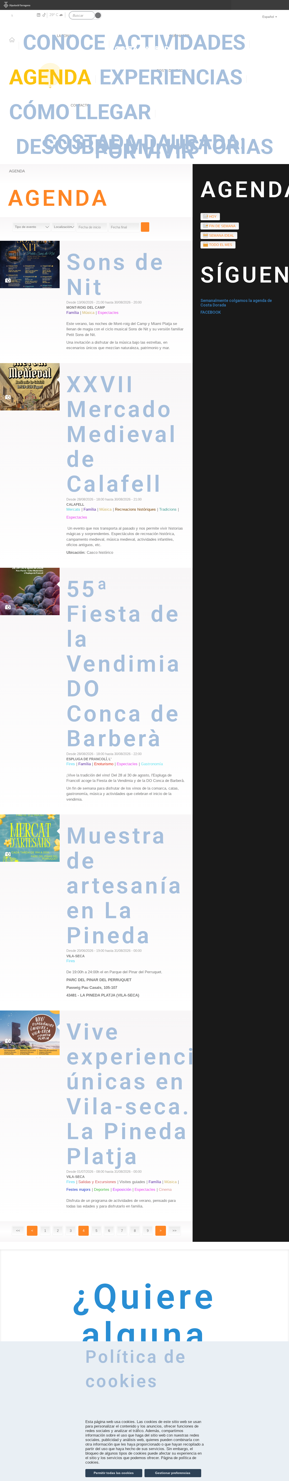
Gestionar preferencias (172, 1473)
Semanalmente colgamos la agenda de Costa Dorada (236, 302)
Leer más (129, 302)
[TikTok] (44, 15)
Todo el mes (220, 245)
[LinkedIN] (38, 15)
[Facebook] (18, 15)
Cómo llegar (80, 112)
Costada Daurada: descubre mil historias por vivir (144, 145)
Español (268, 17)
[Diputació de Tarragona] (144, 5)
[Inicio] (144, 32)
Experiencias (170, 77)
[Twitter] (12, 15)
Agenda (50, 77)
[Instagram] (32, 15)
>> (174, 1231)
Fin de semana (222, 226)
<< (18, 1231)
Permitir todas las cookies (114, 1473)
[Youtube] (25, 15)
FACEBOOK (210, 312)
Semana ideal (221, 235)
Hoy (213, 216)
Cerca (145, 227)
